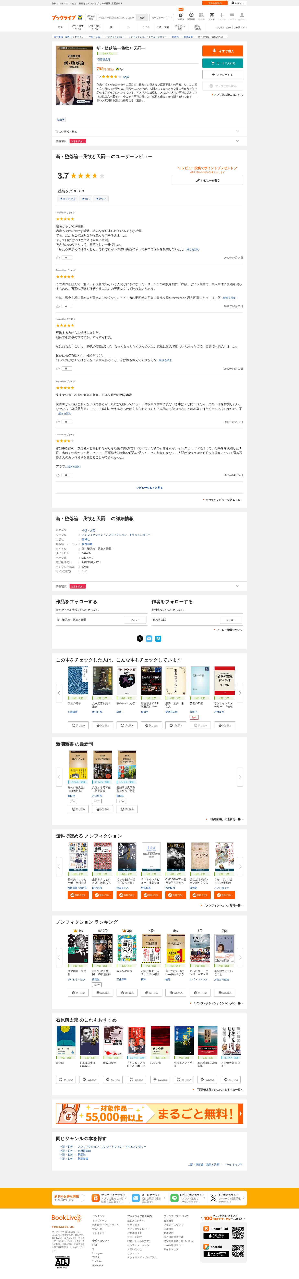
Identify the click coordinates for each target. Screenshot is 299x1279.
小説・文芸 (163, 27)
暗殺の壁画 (109, 1063)
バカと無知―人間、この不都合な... (150, 974)
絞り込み (91, 17)
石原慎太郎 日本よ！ (230, 1064)
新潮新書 (87, 544)
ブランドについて (173, 1224)
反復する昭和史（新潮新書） (101, 788)
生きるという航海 (183, 1064)
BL (111, 27)
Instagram (97, 1253)
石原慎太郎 (103, 59)
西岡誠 (95, 979)
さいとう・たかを (77, 979)
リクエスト (133, 1253)
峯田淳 (71, 795)
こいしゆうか (221, 887)
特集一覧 (97, 1228)
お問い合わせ (134, 1249)
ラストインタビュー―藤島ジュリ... (150, 882)
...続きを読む (192, 249)
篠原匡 (120, 795)
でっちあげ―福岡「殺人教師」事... (126, 882)
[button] (78, 725)
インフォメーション (138, 1245)
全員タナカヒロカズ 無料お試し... (101, 882)
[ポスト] (140, 638)
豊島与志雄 (171, 711)
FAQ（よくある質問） (139, 1241)
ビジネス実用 (180, 27)
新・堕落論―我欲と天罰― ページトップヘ (215, 1164)
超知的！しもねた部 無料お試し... (77, 882)
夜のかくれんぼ (126, 703)
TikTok (95, 1257)
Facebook (97, 1265)
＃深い (86, 199)
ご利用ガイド (240, 27)
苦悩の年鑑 (196, 703)
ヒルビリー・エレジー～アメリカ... (199, 974)
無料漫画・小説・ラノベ (105, 1224)
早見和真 (146, 887)
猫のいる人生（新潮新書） (76, 788)
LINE (95, 1245)
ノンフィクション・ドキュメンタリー (128, 535)
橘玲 (143, 979)
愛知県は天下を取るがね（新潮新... (126, 790)
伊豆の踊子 (74, 703)
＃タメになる (68, 199)
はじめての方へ (223, 27)
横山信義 (97, 711)
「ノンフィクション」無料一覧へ (223, 905)
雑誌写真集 (197, 27)
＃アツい (101, 199)
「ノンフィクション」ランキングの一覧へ (218, 1003)
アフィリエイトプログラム (142, 1257)
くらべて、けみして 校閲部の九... (223, 882)
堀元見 (83, 887)
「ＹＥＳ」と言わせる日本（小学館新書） (136, 1066)
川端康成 (72, 711)
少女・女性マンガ (94, 27)
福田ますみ (123, 887)
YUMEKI (170, 887)
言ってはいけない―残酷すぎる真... (174, 974)
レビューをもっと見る (149, 487)
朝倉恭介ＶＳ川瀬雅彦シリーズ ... (150, 706)
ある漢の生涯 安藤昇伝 (89, 1064)
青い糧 (60, 1063)
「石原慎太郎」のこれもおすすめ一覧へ (219, 1089)
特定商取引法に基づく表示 (178, 1241)
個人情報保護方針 (173, 1236)
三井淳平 (121, 979)
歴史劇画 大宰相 (77, 972)
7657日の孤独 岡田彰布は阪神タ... (101, 974)
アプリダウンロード (138, 1228)
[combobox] (116, 17)
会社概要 (169, 1220)
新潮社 (86, 539)
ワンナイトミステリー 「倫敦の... (223, 706)
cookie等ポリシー (173, 1245)
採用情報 (169, 1228)
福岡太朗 (72, 887)
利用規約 (169, 1232)
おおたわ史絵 (221, 979)
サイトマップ (171, 1249)
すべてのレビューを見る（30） (224, 500)
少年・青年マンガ (77, 27)
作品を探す (133, 1224)
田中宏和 (97, 887)
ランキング (98, 1232)
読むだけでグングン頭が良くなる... (199, 882)
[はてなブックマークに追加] (158, 641)
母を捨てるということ (223, 972)
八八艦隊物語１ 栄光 (102, 704)
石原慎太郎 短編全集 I (207, 1064)
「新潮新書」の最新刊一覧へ (226, 819)
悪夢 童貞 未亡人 (174, 704)
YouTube (97, 1261)
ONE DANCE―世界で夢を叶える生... (175, 882)
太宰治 (193, 711)
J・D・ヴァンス (198, 979)
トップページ (99, 1220)
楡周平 (144, 711)
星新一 (120, 711)
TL (128, 27)
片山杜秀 (97, 795)
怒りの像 (155, 1063)
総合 (60, 27)
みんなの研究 (124, 971)
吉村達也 (219, 711)
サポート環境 (134, 1236)
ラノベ (146, 27)
